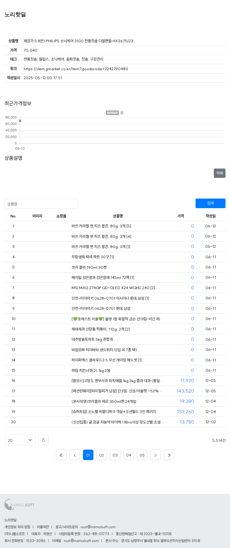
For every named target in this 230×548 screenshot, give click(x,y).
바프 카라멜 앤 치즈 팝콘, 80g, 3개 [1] (101, 246)
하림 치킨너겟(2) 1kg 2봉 (91, 370)
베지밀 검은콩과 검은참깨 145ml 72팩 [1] (103, 277)
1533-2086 (36, 540)
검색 (210, 203)
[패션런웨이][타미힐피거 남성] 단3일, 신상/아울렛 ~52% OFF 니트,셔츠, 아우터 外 (118, 390)
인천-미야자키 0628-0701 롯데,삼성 (101, 308)
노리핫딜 (15, 14)
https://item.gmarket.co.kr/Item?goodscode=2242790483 (76, 68)
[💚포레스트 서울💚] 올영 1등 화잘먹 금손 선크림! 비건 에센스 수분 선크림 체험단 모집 (118, 318)
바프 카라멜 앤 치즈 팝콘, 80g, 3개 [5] (101, 225)
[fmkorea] (61, 226)
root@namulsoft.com (81, 540)
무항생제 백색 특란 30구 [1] (93, 256)
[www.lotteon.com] (61, 381)
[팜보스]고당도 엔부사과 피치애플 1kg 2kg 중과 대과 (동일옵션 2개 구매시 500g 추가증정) (118, 380)
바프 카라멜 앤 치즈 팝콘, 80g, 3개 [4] (101, 236)
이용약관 (43, 527)
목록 (220, 173)
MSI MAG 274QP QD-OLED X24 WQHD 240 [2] (113, 287)
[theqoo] (61, 319)
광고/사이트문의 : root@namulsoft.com (85, 527)
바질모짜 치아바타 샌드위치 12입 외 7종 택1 (104, 349)
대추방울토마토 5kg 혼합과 (92, 339)
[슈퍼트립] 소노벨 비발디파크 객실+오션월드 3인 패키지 (114, 411)
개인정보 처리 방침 (17, 527)
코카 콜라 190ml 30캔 (89, 267)
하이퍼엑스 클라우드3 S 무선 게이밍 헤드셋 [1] (107, 360)
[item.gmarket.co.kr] (61, 422)
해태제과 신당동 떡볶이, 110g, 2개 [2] (101, 329)
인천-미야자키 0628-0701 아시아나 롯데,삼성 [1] (110, 298)
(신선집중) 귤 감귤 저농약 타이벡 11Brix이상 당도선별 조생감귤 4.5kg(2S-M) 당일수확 (118, 422)
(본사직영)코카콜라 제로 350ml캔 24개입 (104, 401)
